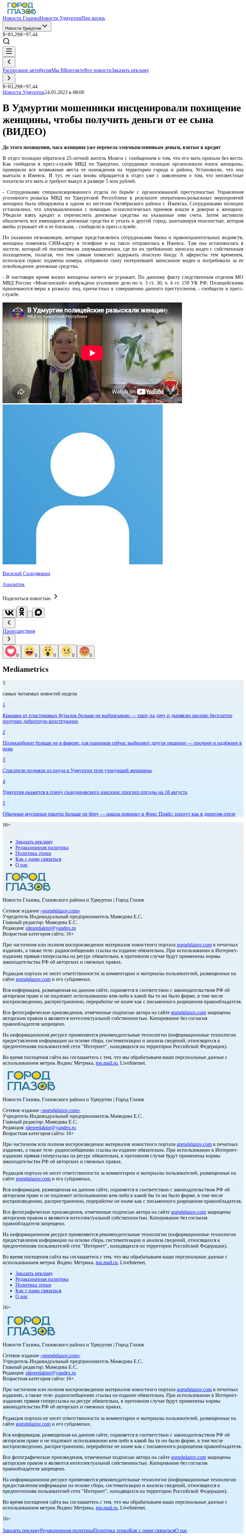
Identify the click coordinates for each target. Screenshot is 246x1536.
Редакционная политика (42, 847)
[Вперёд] (9, 78)
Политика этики (33, 853)
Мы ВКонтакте (67, 70)
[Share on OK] (21, 612)
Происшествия (19, 631)
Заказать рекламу (130, 70)
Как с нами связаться (38, 859)
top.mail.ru (107, 1063)
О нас (21, 864)
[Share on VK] (9, 613)
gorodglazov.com (60, 910)
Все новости (97, 70)
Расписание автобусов (27, 70)
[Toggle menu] (9, 51)
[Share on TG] (29, 614)
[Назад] (9, 62)
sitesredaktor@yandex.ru (51, 928)
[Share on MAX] (38, 613)
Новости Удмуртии (23, 28)
